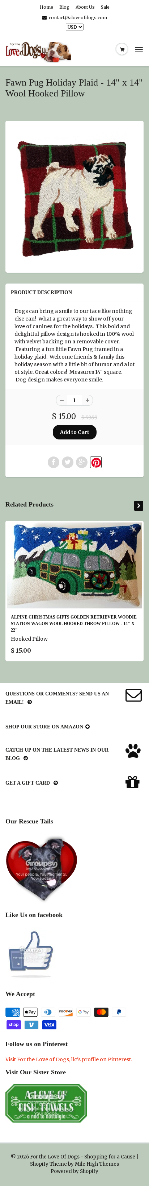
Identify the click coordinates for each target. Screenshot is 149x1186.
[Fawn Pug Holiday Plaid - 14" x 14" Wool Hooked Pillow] (74, 196)
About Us (85, 7)
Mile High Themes (97, 1164)
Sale (105, 7)
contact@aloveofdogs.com (78, 17)
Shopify (39, 1164)
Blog (64, 7)
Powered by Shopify (74, 1171)
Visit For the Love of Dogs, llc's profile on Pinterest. (68, 1059)
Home (46, 7)
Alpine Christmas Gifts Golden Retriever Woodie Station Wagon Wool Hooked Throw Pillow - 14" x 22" (74, 624)
